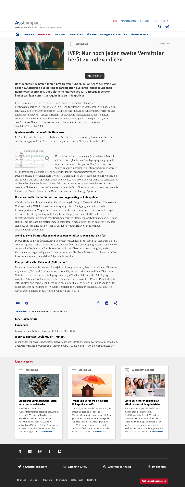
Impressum (61, 480)
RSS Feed (21, 480)
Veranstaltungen (128, 21)
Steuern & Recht (140, 34)
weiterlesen (46, 432)
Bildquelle (47, 480)
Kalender (144, 21)
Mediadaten (159, 466)
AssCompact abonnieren (154, 481)
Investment (60, 34)
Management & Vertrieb (113, 34)
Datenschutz (77, 480)
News (114, 21)
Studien (164, 21)
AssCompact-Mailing (119, 466)
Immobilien (76, 34)
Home (17, 34)
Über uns (34, 480)
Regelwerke (92, 480)
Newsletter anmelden (35, 466)
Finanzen (92, 34)
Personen (28, 34)
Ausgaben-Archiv (77, 466)
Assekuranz (44, 34)
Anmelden (21, 311)
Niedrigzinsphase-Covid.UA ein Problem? (40, 336)
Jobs (155, 21)
